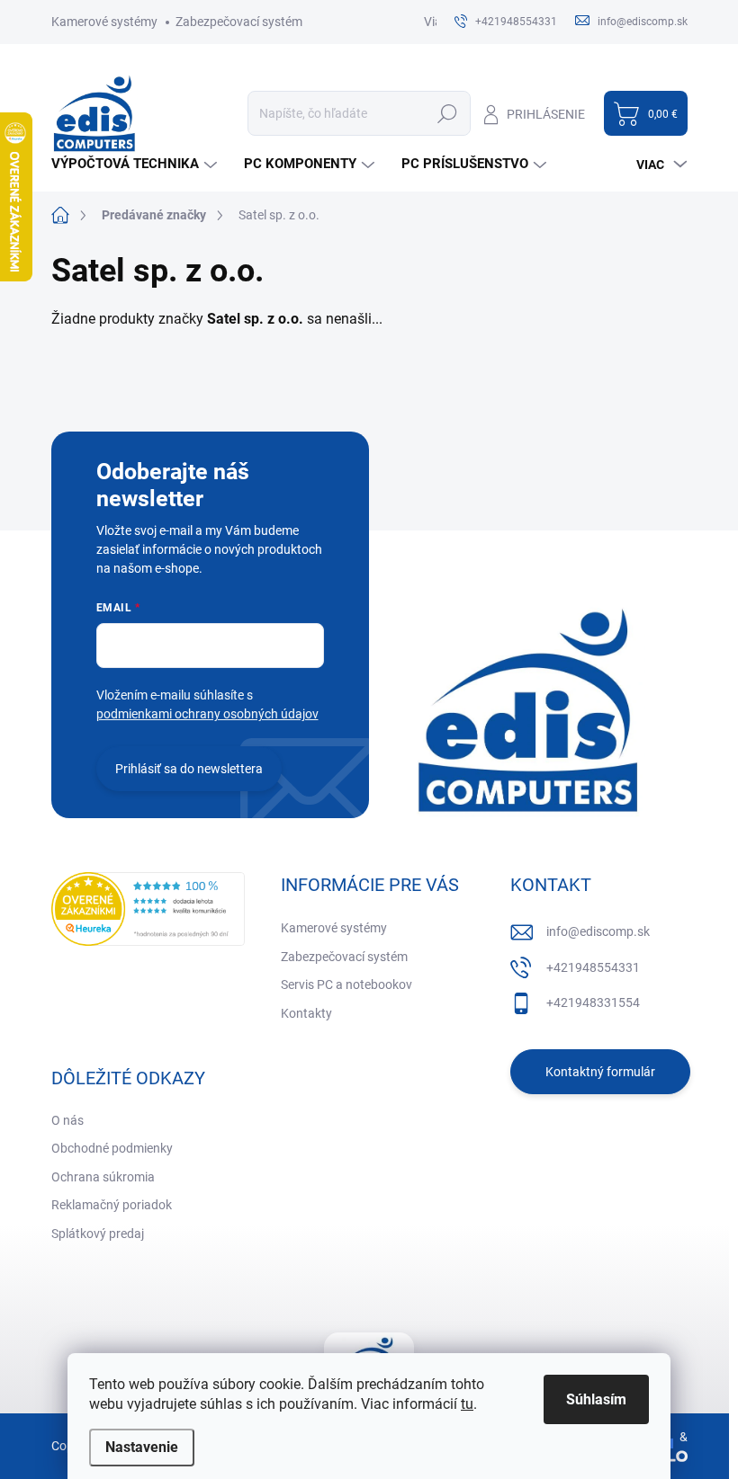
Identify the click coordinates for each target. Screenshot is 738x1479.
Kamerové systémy (104, 21)
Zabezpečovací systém (239, 21)
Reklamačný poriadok (111, 1205)
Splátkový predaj (97, 1233)
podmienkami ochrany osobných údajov (207, 714)
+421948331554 (593, 1002)
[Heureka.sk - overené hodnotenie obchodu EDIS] (148, 909)
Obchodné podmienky (112, 1148)
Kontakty (306, 1013)
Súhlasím (596, 1399)
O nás (67, 1120)
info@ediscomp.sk (598, 931)
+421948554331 (593, 967)
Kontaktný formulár (600, 1072)
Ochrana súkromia (103, 1177)
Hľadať (447, 113)
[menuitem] (136, 164)
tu (467, 1403)
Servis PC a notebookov (346, 984)
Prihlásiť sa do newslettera (189, 769)
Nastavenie (141, 1447)
